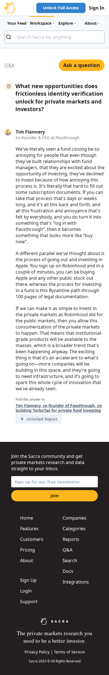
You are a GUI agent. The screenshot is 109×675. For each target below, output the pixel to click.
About (26, 560)
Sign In (97, 8)
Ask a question (81, 65)
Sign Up (28, 580)
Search (70, 560)
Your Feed (17, 23)
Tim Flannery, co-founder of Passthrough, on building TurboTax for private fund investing (59, 408)
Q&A (9, 65)
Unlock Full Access (61, 7)
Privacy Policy (37, 652)
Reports (71, 539)
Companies (74, 518)
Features (29, 528)
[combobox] (54, 37)
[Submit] (11, 37)
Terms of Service (69, 652)
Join (55, 495)
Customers (31, 539)
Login (26, 591)
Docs (68, 571)
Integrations (76, 582)
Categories (74, 528)
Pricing (27, 550)
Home (26, 518)
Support (28, 601)
